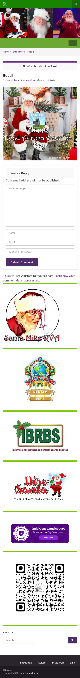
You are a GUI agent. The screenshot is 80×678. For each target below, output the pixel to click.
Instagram (58, 662)
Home (6, 51)
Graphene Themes (30, 673)
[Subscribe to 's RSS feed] (5, 3)
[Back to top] (71, 669)
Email (73, 662)
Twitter (42, 662)
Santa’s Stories (19, 51)
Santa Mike (11, 80)
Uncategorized (28, 80)
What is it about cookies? (42, 66)
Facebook (26, 662)
